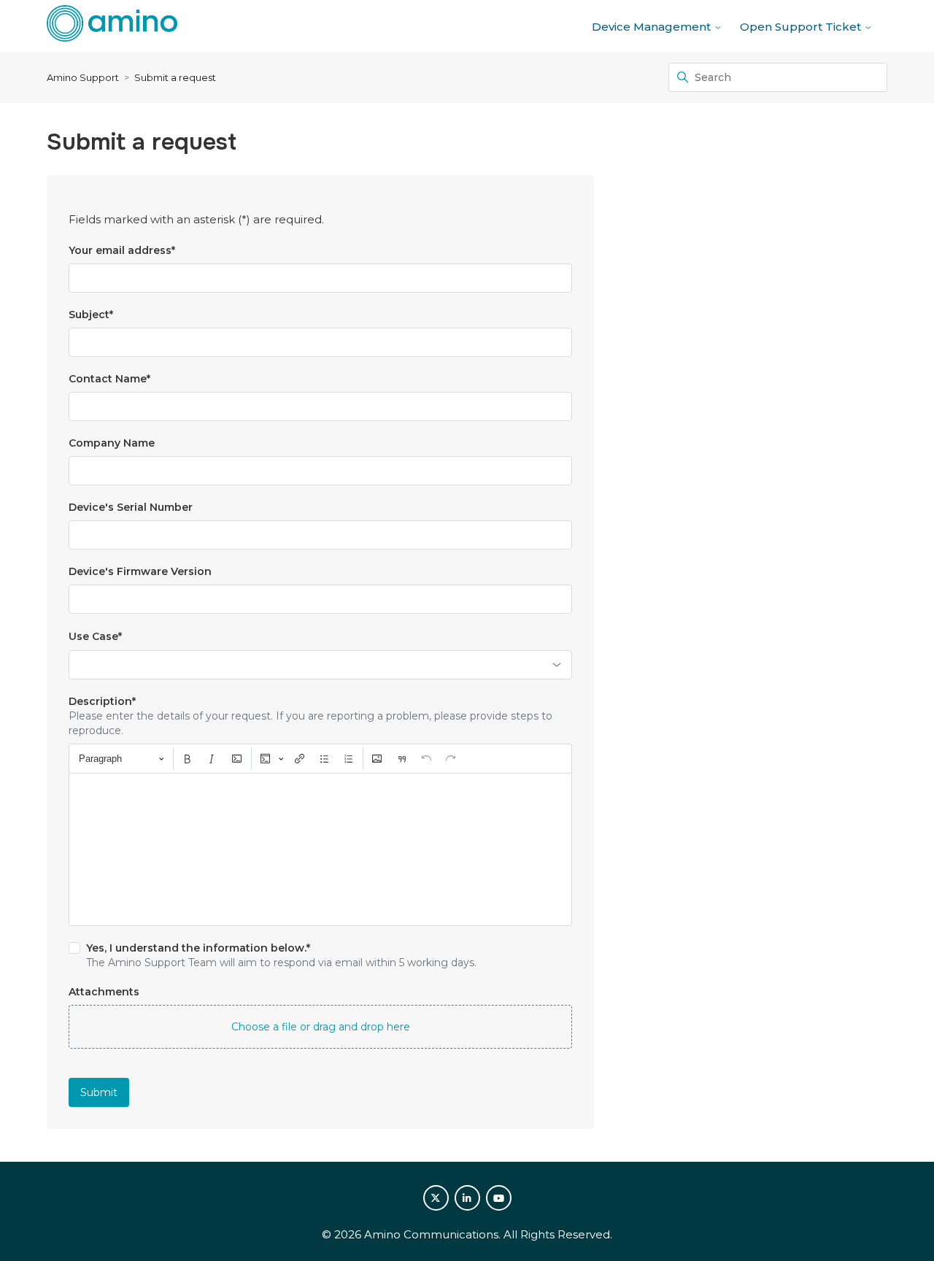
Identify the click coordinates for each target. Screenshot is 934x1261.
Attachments (104, 991)
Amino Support (83, 77)
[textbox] (320, 849)
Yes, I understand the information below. (198, 948)
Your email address (122, 250)
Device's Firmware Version (140, 571)
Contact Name (109, 378)
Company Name (112, 443)
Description (102, 701)
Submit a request (175, 77)
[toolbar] (320, 758)
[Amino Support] (112, 26)
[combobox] (320, 664)
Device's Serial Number (131, 507)
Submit (98, 1092)
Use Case (95, 636)
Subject (91, 314)
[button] (320, 1027)
